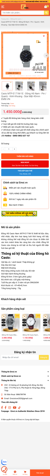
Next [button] (46, 55)
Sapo (37, 419)
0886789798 (21, 394)
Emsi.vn (21, 419)
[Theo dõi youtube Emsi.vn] (14, 407)
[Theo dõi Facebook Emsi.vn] (2, 407)
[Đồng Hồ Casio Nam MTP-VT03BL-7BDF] (31, 323)
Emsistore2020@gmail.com (21, 398)
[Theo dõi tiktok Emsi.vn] (19, 407)
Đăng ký (43, 357)
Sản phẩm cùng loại (13, 308)
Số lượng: (5, 143)
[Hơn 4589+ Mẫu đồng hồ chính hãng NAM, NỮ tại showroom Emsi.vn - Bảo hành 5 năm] (25, 1)
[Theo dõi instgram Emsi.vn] (9, 407)
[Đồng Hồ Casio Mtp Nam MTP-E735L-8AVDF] (10, 323)
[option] (25, 55)
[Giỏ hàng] (45, 7)
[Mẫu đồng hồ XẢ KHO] (19, 213)
